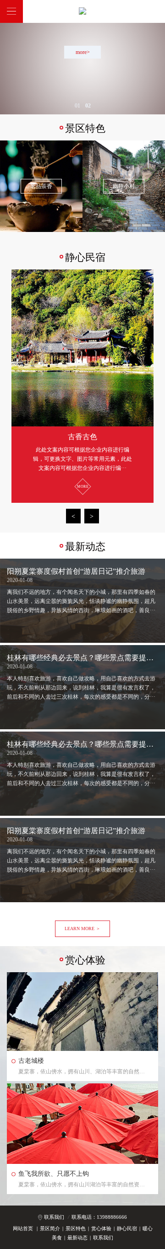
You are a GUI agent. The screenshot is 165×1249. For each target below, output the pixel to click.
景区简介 (50, 1228)
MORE (82, 487)
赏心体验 (101, 1228)
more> (83, 52)
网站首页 (23, 1228)
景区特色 (76, 1228)
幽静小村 (124, 186)
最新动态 (77, 1237)
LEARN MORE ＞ (82, 928)
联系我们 (54, 1217)
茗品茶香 (41, 186)
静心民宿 (127, 1228)
